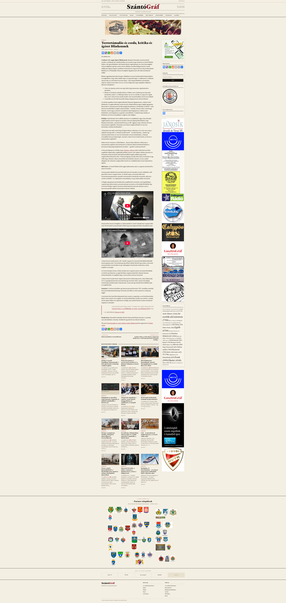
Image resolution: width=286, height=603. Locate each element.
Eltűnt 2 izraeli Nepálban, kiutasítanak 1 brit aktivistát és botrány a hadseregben (110, 363)
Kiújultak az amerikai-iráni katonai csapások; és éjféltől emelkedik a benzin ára (110, 400)
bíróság (179, 320)
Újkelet (103, 40)
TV (166, 354)
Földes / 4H (166, 338)
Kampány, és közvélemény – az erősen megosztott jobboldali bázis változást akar (149, 470)
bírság (175, 320)
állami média (167, 362)
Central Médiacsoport (167, 322)
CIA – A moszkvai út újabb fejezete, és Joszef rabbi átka (149, 434)
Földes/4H (168, 15)
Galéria (176, 15)
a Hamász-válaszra (129, 150)
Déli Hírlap (149, 15)
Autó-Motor (123, 15)
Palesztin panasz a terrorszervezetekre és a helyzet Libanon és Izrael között (129, 363)
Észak (132, 15)
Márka (169, 344)
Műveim (177, 345)
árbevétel (174, 362)
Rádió (170, 352)
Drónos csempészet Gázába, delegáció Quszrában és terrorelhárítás (108, 435)
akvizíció (176, 309)
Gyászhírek (139, 15)
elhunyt (177, 331)
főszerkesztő (173, 338)
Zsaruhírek (159, 15)
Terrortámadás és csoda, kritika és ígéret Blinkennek (122, 323)
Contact (167, 591)
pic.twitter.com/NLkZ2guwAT (140, 309)
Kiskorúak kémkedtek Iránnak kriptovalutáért (149, 398)
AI (171, 309)
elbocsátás (172, 331)
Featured (167, 333)
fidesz (179, 336)
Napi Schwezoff (170, 347)
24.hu (168, 309)
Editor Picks (168, 328)
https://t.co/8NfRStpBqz (124, 309)
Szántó (143, 7)
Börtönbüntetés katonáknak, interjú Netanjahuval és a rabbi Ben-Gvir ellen (149, 363)
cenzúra (175, 322)
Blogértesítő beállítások (170, 589)
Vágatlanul (113, 15)
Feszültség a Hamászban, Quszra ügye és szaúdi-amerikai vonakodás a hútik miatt (129, 435)
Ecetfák (104, 15)
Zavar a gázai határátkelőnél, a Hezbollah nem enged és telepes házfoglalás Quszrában (109, 471)
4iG (164, 309)
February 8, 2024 (119, 312)
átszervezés (166, 364)
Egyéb (144, 587)
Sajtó (178, 352)
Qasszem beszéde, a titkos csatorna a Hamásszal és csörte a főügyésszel (128, 470)
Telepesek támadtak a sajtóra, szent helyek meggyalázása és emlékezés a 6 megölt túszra (128, 400)
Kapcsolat (182, 1)
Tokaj (139, 540)
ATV (180, 311)
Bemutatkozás (168, 587)
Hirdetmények (175, 340)
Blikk (170, 320)
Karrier (167, 342)
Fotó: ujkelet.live (105, 391)
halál (167, 340)
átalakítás (180, 362)
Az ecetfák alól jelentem (173, 316)
